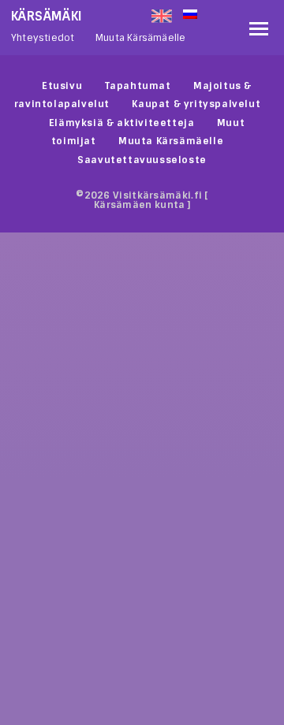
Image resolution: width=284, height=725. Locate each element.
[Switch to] (212, 12)
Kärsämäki (47, 16)
